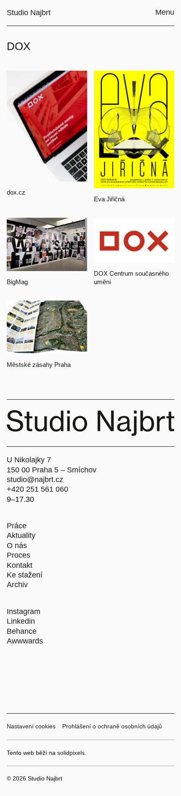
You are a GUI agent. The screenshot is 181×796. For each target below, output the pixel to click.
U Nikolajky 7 (29, 460)
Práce (17, 526)
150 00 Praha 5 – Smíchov (51, 470)
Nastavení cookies (31, 726)
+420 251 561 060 (37, 489)
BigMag (17, 281)
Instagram (23, 611)
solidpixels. (71, 752)
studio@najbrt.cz (35, 479)
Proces (18, 555)
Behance (22, 631)
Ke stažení (25, 575)
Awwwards (25, 641)
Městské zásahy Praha (39, 364)
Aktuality (21, 535)
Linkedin (21, 621)
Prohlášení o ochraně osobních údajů (112, 726)
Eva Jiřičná (109, 199)
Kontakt (19, 565)
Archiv (17, 584)
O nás (17, 545)
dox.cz (16, 192)
